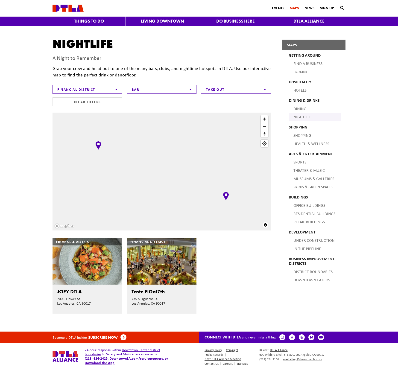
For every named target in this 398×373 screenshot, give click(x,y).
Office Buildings (309, 205)
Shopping (302, 135)
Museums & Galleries (313, 178)
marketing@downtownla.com (302, 359)
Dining (299, 108)
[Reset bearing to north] (264, 133)
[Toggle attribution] (265, 225)
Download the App (99, 362)
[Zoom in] (264, 119)
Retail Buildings (309, 222)
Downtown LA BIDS (311, 280)
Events (278, 8)
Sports (299, 162)
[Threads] (302, 337)
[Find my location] (264, 143)
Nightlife (302, 117)
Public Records (214, 355)
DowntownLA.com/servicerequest (136, 358)
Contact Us (212, 363)
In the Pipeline (307, 248)
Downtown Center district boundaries (122, 351)
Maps (294, 8)
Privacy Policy (213, 350)
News (309, 8)
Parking (300, 72)
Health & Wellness (311, 143)
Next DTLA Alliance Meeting (223, 359)
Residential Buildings (314, 213)
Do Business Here (235, 21)
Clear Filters (87, 101)
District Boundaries (313, 271)
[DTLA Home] (68, 7)
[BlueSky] (311, 337)
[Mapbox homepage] (64, 226)
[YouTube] (321, 337)
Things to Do (89, 21)
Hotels (300, 90)
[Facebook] (292, 337)
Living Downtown (162, 21)
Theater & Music (309, 170)
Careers (228, 363)
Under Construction (314, 240)
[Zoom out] (264, 126)
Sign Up (327, 8)
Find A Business (307, 63)
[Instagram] (282, 337)
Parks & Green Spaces (313, 187)
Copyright (232, 350)
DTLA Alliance (309, 21)
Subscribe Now (103, 337)
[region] (162, 172)
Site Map (242, 363)
